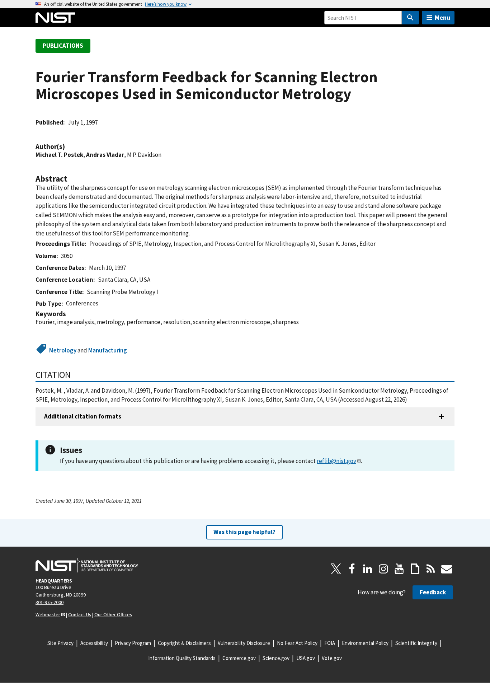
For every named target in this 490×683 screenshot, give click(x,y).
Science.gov (276, 658)
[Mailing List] (446, 569)
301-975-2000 (49, 602)
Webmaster (48, 614)
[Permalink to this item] (68, 146)
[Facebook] (352, 569)
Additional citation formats (82, 416)
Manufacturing (107, 350)
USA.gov (305, 658)
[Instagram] (383, 569)
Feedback (433, 592)
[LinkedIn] (368, 569)
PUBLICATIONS (63, 46)
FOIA (329, 643)
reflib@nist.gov (336, 461)
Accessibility (94, 643)
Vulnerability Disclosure (244, 643)
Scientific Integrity (416, 643)
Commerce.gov (239, 658)
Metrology (62, 350)
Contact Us (79, 614)
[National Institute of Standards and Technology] (87, 565)
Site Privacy (60, 643)
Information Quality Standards (182, 658)
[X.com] (336, 569)
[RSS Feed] (431, 569)
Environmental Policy (365, 643)
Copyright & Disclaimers (184, 643)
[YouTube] (399, 569)
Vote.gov (332, 658)
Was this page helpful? (244, 532)
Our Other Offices (113, 614)
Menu (442, 17)
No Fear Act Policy (297, 643)
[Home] (55, 17)
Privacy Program (133, 643)
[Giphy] (415, 569)
